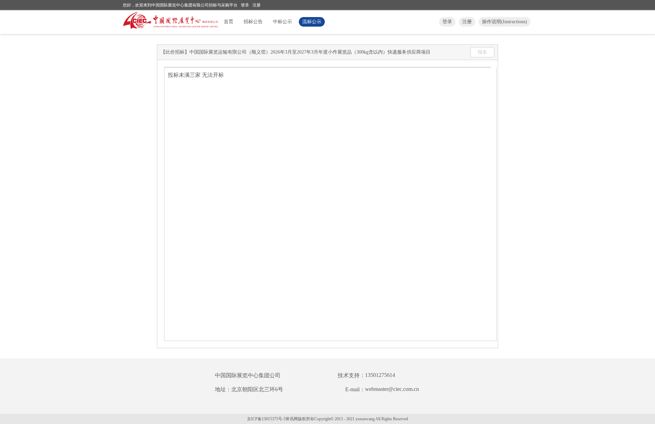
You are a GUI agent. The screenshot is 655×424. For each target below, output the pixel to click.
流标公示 (311, 21)
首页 (228, 21)
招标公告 (253, 21)
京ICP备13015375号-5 (266, 418)
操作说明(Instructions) (504, 21)
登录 (245, 5)
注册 (256, 5)
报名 (482, 52)
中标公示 (282, 21)
